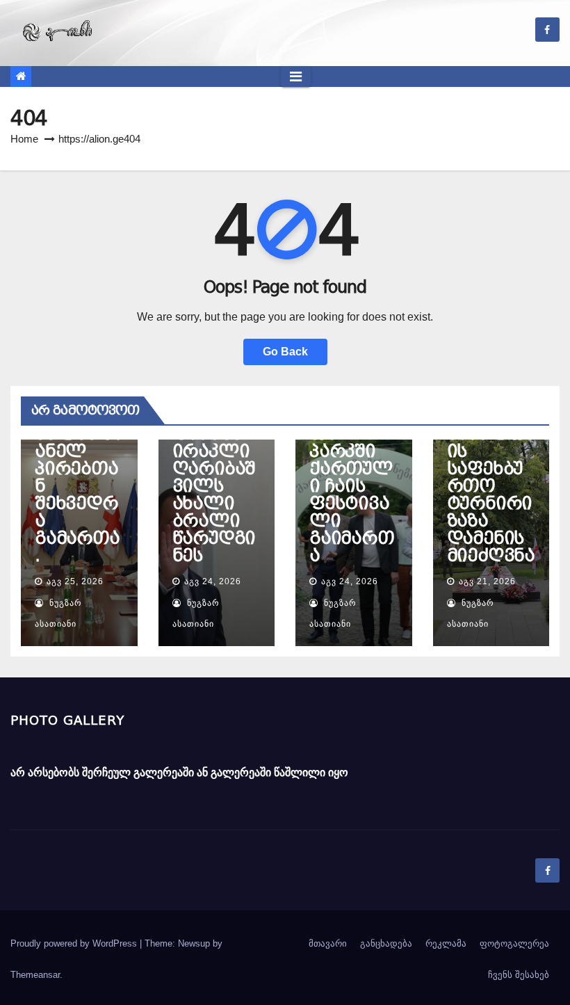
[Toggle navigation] (296, 76)
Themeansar (35, 975)
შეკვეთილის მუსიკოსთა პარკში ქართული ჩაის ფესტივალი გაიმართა (351, 468)
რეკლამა (445, 943)
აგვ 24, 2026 (212, 581)
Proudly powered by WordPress (75, 943)
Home (24, 139)
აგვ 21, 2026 (487, 581)
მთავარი (328, 943)
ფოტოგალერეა (514, 943)
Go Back (285, 351)
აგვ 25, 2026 (75, 581)
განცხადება (386, 943)
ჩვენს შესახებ (518, 975)
